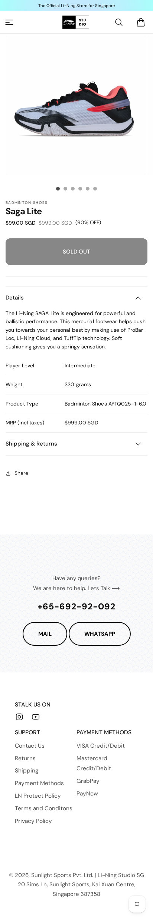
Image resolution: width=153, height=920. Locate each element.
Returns (25, 758)
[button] (9, 22)
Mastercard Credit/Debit (93, 763)
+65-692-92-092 (76, 606)
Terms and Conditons (43, 808)
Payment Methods (39, 783)
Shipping (27, 770)
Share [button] (21, 473)
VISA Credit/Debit (100, 745)
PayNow (87, 793)
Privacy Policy (33, 821)
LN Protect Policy (38, 796)
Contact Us (30, 745)
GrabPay (88, 781)
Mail (45, 634)
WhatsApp (99, 634)
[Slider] (58, 189)
